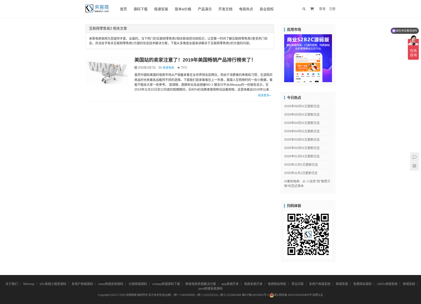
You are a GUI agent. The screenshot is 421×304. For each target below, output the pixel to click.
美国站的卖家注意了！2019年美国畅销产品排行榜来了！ (195, 60)
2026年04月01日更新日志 (302, 123)
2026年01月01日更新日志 (302, 156)
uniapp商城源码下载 (166, 284)
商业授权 (267, 9)
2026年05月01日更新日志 (302, 114)
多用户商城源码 (82, 284)
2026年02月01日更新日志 (302, 148)
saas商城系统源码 (110, 284)
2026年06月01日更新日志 (302, 106)
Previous (276, 57)
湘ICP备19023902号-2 (255, 295)
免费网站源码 (362, 284)
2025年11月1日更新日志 (301, 173)
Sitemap (28, 284)
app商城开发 (230, 284)
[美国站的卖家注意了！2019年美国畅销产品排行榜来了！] (107, 71)
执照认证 (317, 295)
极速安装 (161, 9)
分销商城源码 (137, 284)
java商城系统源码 (210, 288)
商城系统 (342, 284)
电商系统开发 (253, 284)
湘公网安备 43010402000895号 (293, 295)
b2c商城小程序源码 (53, 284)
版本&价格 (183, 9)
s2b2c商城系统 (387, 284)
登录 (322, 9)
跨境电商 (168, 67)
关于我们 (11, 284)
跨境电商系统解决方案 (200, 284)
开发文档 (225, 9)
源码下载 (141, 9)
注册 (332, 9)
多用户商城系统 (319, 284)
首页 (123, 9)
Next (339, 57)
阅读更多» (264, 95)
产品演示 (205, 9)
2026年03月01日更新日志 (302, 139)
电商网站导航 (277, 284)
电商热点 (246, 9)
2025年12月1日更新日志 (301, 164)
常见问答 (297, 284)
